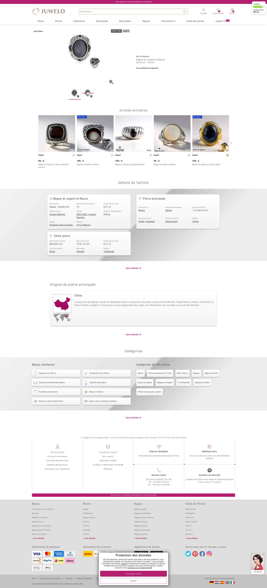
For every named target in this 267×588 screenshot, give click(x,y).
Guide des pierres (195, 21)
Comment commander (57, 456)
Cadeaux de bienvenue (57, 465)
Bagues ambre (140, 521)
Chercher (185, 11)
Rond (52, 251)
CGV (34, 578)
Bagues (146, 21)
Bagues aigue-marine (143, 517)
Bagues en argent (164, 382)
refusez (124, 564)
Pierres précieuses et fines (160, 373)
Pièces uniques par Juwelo (149, 392)
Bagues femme (211, 373)
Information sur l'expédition (57, 469)
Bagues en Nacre (202, 382)
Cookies (68, 578)
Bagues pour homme (41, 530)
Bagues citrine (140, 526)
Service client (159, 475)
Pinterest (195, 554)
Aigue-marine (89, 517)
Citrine (86, 526)
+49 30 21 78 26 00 (161, 484)
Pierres (58, 21)
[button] (203, 11)
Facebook (202, 554)
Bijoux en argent (145, 382)
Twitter (188, 554)
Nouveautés (102, 21)
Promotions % (168, 21)
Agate (85, 509)
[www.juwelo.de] (212, 582)
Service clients (57, 452)
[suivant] (230, 143)
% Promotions (184, 382)
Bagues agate (140, 509)
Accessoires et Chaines (42, 509)
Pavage (80, 251)
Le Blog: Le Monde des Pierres (107, 465)
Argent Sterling (57, 214)
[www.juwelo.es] (222, 582)
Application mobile (108, 460)
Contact (99, 578)
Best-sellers (125, 21)
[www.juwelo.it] (233, 582)
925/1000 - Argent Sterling (86, 216)
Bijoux (41, 21)
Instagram (209, 554)
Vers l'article (132, 268)
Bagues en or (38, 521)
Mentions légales (84, 578)
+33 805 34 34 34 (161, 482)
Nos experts (107, 456)
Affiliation (108, 469)
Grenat (86, 534)
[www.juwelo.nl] (217, 582)
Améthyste (190, 513)
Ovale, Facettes (147, 221)
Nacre (142, 210)
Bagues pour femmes (41, 526)
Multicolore (171, 221)
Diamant (87, 530)
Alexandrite (190, 509)
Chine (196, 221)
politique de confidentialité (139, 568)
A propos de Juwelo (108, 452)
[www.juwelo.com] (227, 582)
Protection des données (50, 578)
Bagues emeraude (142, 530)
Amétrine (189, 517)
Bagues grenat (140, 534)
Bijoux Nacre (182, 373)
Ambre (86, 521)
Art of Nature (83, 225)
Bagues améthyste (142, 513)
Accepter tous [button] (133, 573)
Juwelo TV (222, 21)
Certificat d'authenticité (57, 460)
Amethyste (88, 513)
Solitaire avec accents (61, 225)
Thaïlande (109, 251)
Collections (79, 21)
